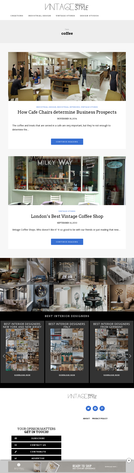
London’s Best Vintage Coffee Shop (67, 216)
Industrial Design (39, 16)
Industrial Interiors (68, 107)
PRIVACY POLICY (99, 418)
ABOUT (86, 418)
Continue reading (67, 142)
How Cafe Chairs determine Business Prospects (67, 112)
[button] (130, 356)
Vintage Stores (65, 16)
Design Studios (89, 16)
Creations (17, 16)
